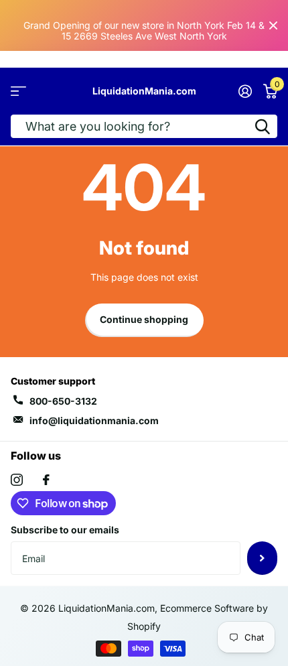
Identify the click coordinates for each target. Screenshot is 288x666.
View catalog (18, 91)
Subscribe (262, 558)
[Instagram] (17, 480)
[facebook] (46, 479)
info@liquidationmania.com (94, 420)
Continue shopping (144, 319)
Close (273, 25)
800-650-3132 (63, 401)
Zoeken (262, 126)
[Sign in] (245, 91)
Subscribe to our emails (65, 529)
